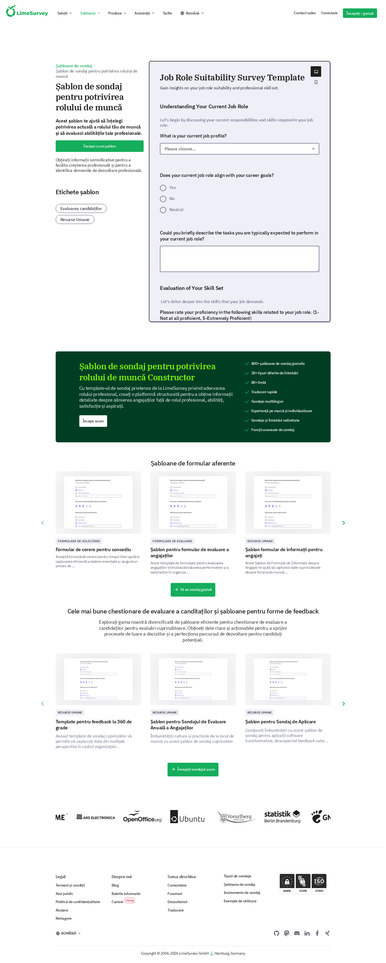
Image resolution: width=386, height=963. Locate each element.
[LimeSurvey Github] (276, 933)
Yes (172, 187)
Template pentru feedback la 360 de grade (94, 725)
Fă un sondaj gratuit (196, 589)
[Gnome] (324, 816)
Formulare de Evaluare (172, 541)
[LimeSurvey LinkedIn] (307, 933)
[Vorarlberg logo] (230, 816)
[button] (65, 13)
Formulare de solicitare (79, 541)
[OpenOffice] (135, 816)
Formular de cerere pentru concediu (93, 549)
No (171, 198)
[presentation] (42, 523)
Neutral (176, 209)
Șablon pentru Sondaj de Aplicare (280, 722)
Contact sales (305, 13)
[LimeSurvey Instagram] (327, 933)
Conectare (329, 13)
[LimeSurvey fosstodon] (287, 933)
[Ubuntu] (182, 816)
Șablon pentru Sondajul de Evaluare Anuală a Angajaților (188, 725)
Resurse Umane (75, 219)
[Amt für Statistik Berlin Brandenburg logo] (277, 816)
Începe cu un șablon (100, 146)
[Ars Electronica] (88, 816)
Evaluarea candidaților (81, 208)
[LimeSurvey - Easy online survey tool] (27, 13)
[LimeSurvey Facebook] (317, 933)
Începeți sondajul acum (196, 769)
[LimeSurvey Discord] (297, 933)
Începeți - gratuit (360, 13)
